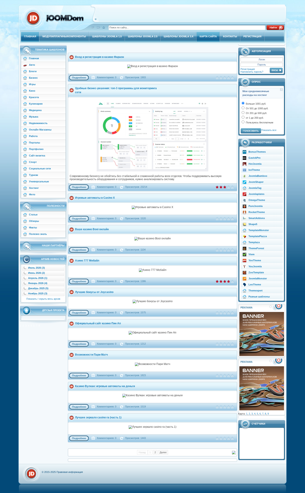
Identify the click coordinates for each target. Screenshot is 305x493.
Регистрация (247, 69)
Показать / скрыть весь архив (43, 298)
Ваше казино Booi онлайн (92, 229)
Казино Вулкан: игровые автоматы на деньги (105, 386)
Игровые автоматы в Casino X (95, 197)
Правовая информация (69, 472)
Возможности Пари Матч (91, 354)
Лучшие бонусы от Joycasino (94, 292)
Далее (163, 452)
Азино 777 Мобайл (87, 260)
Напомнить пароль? (251, 71)
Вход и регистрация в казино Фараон (99, 57)
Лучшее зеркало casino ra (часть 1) (98, 417)
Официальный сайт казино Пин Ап (98, 323)
